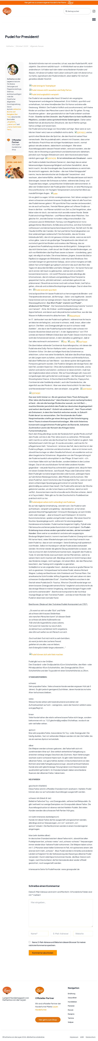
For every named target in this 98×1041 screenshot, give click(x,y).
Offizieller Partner (16, 141)
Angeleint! (11, 122)
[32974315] (51, 158)
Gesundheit (72, 998)
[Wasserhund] (74, 315)
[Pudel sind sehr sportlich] (45, 289)
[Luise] (54, 193)
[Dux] (64, 341)
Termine (71, 1018)
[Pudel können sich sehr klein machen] (46, 654)
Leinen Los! (12, 124)
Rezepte (71, 1014)
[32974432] (86, 389)
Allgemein (34, 46)
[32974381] (35, 393)
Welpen (71, 1022)
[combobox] (77, 11)
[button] (94, 19)
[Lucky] (71, 341)
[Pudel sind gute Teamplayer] (42, 85)
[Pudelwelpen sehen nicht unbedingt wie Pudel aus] (52, 502)
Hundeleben (72, 1002)
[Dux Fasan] (82, 341)
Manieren (71, 1006)
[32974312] (80, 132)
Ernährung (71, 994)
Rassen (41, 46)
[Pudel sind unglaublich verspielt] (44, 94)
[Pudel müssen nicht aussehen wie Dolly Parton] (50, 90)
